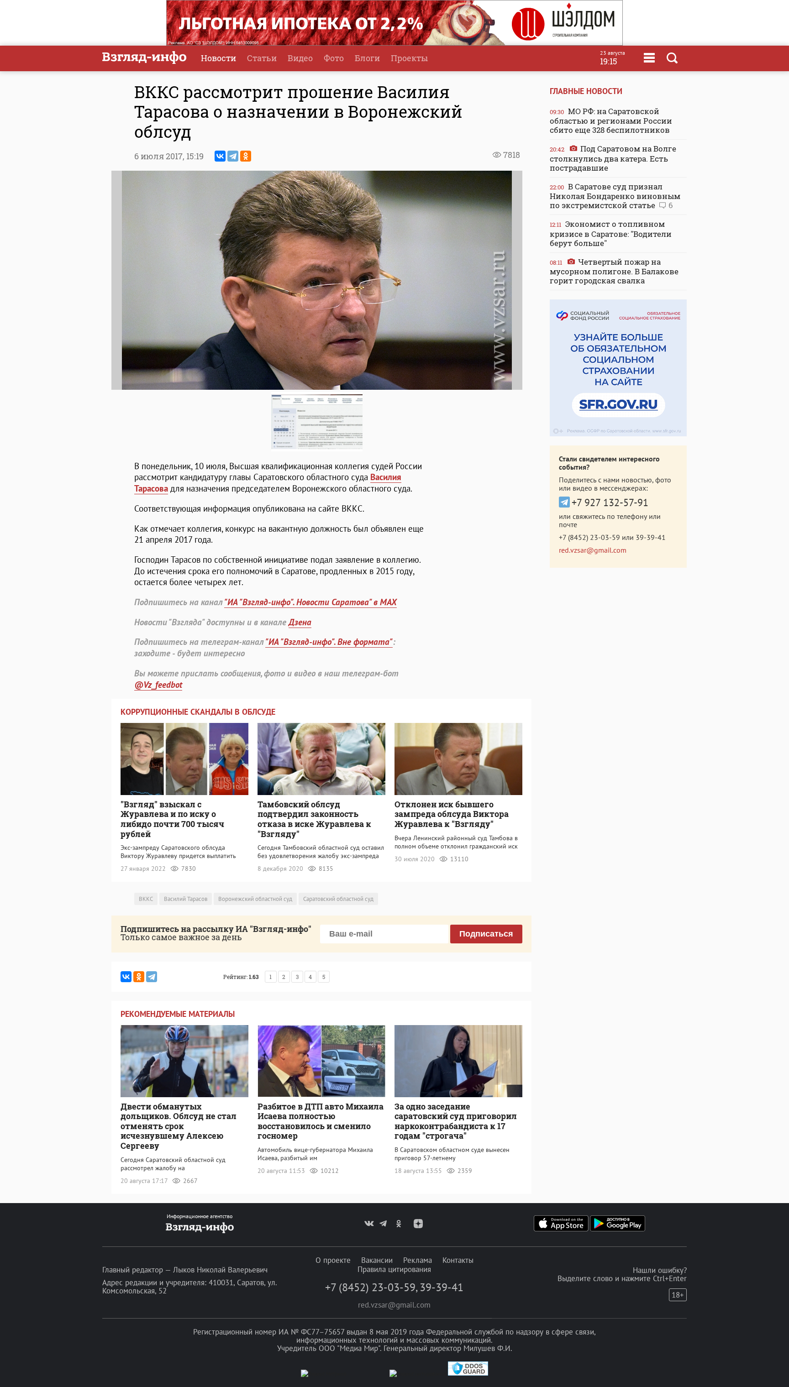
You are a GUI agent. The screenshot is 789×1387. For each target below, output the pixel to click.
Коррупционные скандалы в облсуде (198, 712)
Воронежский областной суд (255, 899)
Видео (300, 57)
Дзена (300, 622)
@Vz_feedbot (158, 684)
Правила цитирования (394, 1269)
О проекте (333, 1260)
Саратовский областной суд (338, 899)
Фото (334, 57)
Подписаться (486, 933)
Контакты (457, 1260)
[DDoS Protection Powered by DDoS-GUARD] (468, 1373)
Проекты (409, 57)
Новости (218, 57)
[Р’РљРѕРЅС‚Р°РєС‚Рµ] (220, 156)
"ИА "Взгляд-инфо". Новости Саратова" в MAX (310, 602)
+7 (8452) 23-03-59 (589, 537)
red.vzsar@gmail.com (592, 550)
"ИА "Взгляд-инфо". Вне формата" (329, 641)
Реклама (417, 1260)
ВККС (146, 899)
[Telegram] (232, 156)
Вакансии (377, 1260)
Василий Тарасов (185, 899)
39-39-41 (651, 537)
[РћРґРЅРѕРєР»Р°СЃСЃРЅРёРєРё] (245, 156)
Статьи (262, 57)
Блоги (367, 57)
